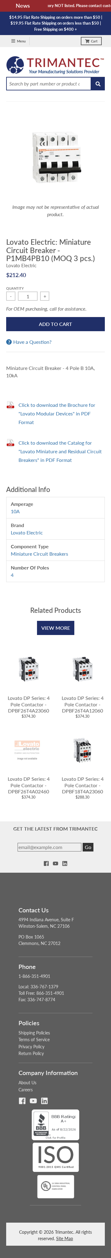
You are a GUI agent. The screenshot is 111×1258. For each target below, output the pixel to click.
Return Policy (31, 1053)
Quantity (15, 288)
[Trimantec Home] (55, 66)
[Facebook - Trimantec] (46, 863)
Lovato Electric (21, 265)
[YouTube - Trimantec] (55, 863)
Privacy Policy (31, 1046)
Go (88, 847)
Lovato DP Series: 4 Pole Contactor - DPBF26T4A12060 (83, 704)
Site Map (64, 1238)
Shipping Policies (34, 1032)
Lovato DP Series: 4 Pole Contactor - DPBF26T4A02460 (29, 785)
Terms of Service (34, 1039)
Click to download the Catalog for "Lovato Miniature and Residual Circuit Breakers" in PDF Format (60, 451)
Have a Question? (32, 342)
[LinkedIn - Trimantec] (65, 863)
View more (55, 628)
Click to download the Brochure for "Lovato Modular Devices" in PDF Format (56, 413)
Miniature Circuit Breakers (39, 554)
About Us (27, 1082)
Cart (94, 41)
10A (15, 511)
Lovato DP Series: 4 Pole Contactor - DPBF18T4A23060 (83, 785)
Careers (25, 1089)
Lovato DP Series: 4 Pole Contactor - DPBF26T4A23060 (29, 704)
